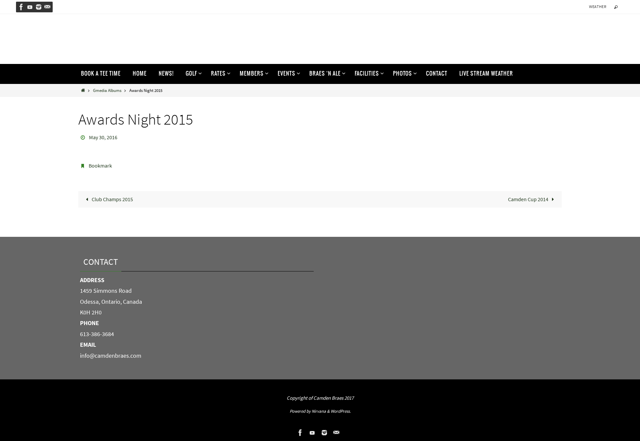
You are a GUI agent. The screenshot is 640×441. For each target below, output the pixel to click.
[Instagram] (38, 7)
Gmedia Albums (107, 90)
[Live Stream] (30, 7)
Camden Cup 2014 (528, 199)
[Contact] (47, 7)
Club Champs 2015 (112, 199)
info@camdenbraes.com (110, 355)
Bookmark (100, 165)
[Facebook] (21, 7)
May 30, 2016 (103, 137)
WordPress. (341, 411)
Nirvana (319, 411)
